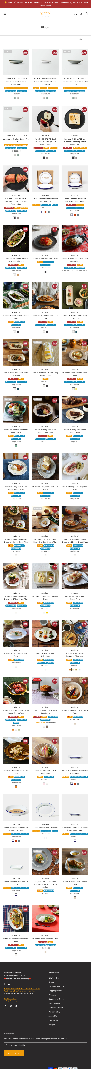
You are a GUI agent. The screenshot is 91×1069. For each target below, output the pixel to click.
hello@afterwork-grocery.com (14, 1001)
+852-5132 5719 (10, 998)
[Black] (44, 158)
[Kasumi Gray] (15, 98)
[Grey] (47, 158)
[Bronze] (47, 727)
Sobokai (74, 593)
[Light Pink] (44, 784)
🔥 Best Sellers (38, 148)
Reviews (8, 984)
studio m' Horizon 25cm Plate (45, 258)
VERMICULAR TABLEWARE (16, 79)
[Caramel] (70, 669)
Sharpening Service (56, 999)
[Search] (81, 13)
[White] (15, 275)
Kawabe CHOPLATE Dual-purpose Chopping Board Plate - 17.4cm (45, 141)
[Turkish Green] (16, 446)
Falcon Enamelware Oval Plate (45, 828)
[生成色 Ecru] (75, 898)
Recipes (51, 1024)
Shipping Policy (54, 990)
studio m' (16, 255)
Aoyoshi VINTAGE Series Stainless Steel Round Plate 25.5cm (45, 884)
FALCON (45, 195)
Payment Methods (56, 986)
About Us (52, 1016)
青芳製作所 (45, 878)
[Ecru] (75, 724)
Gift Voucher (53, 978)
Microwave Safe (21, 91)
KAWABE (45, 136)
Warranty (52, 995)
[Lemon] (76, 389)
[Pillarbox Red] (45, 212)
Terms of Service (55, 1007)
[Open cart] (86, 13)
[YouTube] (16, 1006)
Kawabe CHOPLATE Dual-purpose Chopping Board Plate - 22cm (75, 141)
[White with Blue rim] (42, 212)
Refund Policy (54, 1003)
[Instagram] (11, 1006)
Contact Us (53, 1020)
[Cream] (73, 669)
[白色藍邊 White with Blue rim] (45, 838)
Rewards (52, 982)
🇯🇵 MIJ (7, 88)
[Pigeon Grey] (49, 212)
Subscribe (14, 1053)
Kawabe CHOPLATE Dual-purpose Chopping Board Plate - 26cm (16, 201)
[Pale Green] (79, 669)
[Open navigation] (5, 14)
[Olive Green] (76, 669)
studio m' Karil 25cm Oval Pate (45, 939)
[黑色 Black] (45, 272)
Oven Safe (55, 205)
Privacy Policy (54, 1012)
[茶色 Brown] (18, 275)
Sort (82, 39)
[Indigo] (76, 332)
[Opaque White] (18, 98)
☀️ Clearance (37, 716)
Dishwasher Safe (11, 91)
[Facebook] (5, 1006)
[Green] (19, 730)
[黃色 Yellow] (47, 612)
